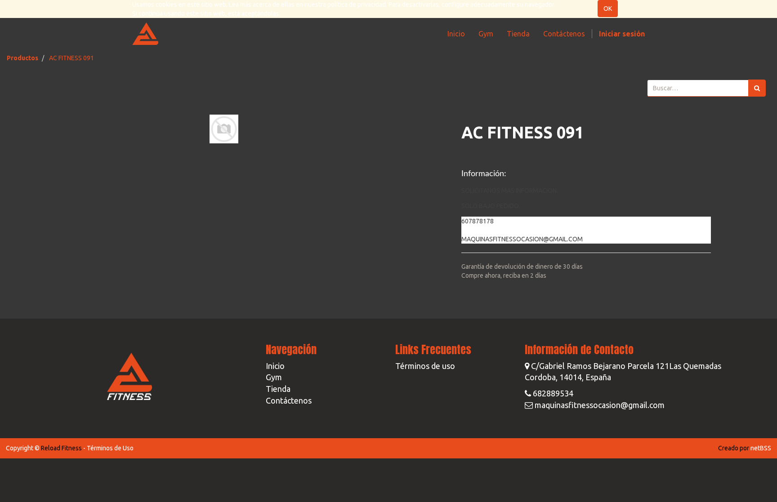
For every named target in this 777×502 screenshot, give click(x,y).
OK (607, 8)
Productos (22, 58)
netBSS (760, 448)
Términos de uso (425, 365)
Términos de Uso (110, 448)
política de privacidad (356, 4)
